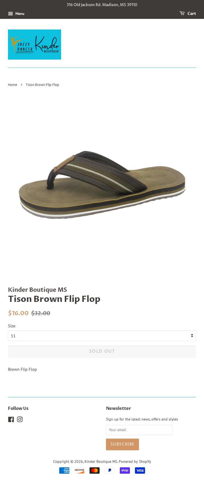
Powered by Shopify (135, 461)
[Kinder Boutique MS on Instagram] (20, 420)
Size (11, 325)
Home (12, 85)
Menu (19, 13)
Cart (191, 13)
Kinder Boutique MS (100, 461)
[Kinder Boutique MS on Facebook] (11, 420)
